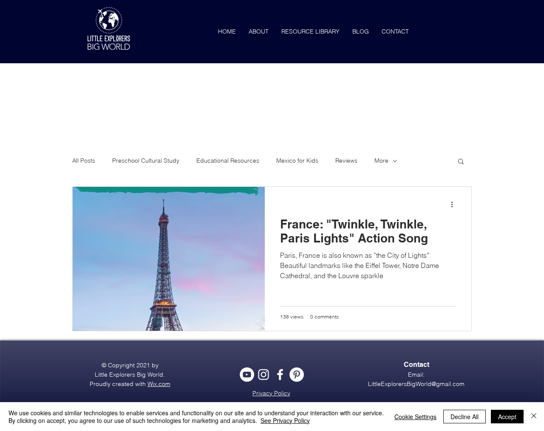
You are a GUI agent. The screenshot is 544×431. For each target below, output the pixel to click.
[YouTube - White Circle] (247, 374)
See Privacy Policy (285, 420)
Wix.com (158, 384)
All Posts (83, 160)
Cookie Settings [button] (415, 416)
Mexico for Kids (297, 160)
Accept (507, 416)
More (381, 160)
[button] (461, 162)
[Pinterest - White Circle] (296, 374)
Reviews (346, 160)
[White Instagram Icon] (263, 374)
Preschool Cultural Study (145, 160)
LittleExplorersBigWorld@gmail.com (416, 384)
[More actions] (455, 204)
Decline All (464, 416)
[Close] (534, 416)
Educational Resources (227, 160)
